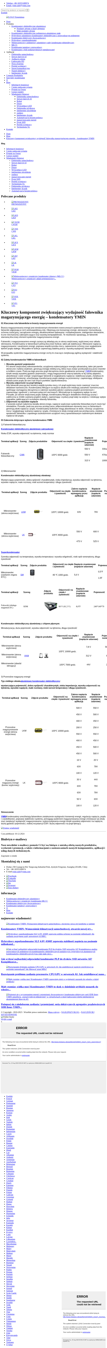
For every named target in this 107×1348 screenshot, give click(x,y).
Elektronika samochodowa (22, 54)
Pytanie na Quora (18, 89)
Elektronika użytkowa (26, 108)
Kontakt (9, 129)
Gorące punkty (17, 92)
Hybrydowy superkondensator (24, 40)
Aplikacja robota (18, 59)
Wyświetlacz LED (24, 106)
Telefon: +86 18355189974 (17, 3)
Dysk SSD (21, 122)
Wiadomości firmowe (20, 94)
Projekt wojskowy (18, 66)
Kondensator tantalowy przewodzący (26, 47)
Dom (8, 21)
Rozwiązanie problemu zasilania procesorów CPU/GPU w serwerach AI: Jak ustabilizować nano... (53, 974)
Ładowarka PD (17, 61)
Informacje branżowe (20, 85)
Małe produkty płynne (26, 31)
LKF (13, 258)
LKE (13, 211)
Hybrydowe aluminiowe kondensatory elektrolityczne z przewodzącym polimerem (45, 35)
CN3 (13, 285)
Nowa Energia (17, 64)
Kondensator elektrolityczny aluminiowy (23, 899)
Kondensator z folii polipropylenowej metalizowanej (33, 50)
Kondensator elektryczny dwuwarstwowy (28, 38)
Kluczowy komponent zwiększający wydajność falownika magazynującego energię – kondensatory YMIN (50, 138)
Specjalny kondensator (15, 78)
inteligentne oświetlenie (26, 110)
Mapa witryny (54, 1012)
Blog (8, 82)
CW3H (14, 224)
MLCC (14, 45)
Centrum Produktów (14, 75)
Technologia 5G (23, 127)
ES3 (13, 292)
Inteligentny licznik (19, 73)
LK (12, 265)
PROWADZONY (18, 204)
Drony (19, 103)
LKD (13, 218)
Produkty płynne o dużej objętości (31, 28)
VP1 (13, 306)
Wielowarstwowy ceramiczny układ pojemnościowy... (33, 279)
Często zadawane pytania (21, 87)
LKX (13, 245)
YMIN (87, 371)
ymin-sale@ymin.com (21, 872)
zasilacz (20, 113)
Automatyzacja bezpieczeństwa (30, 118)
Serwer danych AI (18, 57)
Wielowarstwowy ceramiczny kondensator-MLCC (27, 901)
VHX (13, 299)
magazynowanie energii (26, 120)
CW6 (13, 231)
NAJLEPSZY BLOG (70, 1012)
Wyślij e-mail (6, 1019)
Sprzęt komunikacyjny (20, 68)
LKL (13, 238)
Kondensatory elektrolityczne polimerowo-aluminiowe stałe (36, 33)
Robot (19, 101)
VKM (13, 272)
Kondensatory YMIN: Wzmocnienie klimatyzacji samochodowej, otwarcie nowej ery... (47, 929)
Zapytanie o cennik (9, 856)
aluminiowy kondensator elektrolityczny (40, 681)
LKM (13, 251)
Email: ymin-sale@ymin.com (18, 5)
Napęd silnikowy (18, 71)
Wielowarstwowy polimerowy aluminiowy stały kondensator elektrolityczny (42, 43)
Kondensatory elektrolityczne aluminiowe (28, 26)
